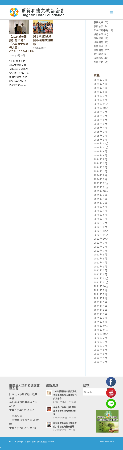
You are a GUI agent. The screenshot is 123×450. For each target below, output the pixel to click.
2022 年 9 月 (100, 242)
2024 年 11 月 (101, 147)
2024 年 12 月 (101, 143)
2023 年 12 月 (101, 183)
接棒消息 (98, 42)
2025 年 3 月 (100, 131)
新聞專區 (98, 46)
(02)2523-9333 (26, 428)
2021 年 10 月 (101, 286)
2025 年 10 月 (101, 107)
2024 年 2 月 (100, 175)
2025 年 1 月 (100, 139)
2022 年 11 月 (101, 234)
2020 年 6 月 (100, 349)
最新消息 (98, 50)
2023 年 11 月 (101, 187)
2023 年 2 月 (100, 222)
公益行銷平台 (101, 30)
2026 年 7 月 (100, 80)
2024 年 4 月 (100, 171)
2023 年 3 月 (100, 218)
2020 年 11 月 (101, 330)
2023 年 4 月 (100, 214)
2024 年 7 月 (100, 159)
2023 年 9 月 (100, 195)
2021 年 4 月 (100, 310)
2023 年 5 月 (100, 210)
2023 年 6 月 (100, 206)
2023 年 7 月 (100, 203)
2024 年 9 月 (100, 151)
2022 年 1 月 (100, 274)
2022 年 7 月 (100, 250)
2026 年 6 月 (100, 84)
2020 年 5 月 (100, 353)
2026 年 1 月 (100, 99)
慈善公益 (98, 22)
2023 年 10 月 (101, 191)
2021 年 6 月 (100, 302)
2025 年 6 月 (100, 119)
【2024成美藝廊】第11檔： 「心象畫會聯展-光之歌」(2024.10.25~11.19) (21, 44)
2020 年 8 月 (100, 341)
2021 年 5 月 (100, 306)
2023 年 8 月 (100, 199)
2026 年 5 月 (100, 88)
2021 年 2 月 (100, 318)
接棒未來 (98, 34)
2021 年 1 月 (100, 322)
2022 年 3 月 (100, 266)
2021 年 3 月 (100, 314)
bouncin (110, 442)
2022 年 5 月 (100, 258)
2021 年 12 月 (101, 278)
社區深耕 (98, 62)
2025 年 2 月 (100, 135)
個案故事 (98, 26)
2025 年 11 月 (101, 103)
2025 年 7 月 (100, 115)
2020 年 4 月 (100, 357)
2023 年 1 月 (100, 226)
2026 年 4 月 (100, 92)
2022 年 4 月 (100, 262)
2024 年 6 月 (100, 163)
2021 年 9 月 (100, 290)
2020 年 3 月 (100, 361)
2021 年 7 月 (100, 298)
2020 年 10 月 (101, 333)
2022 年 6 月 (100, 254)
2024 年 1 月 (100, 179)
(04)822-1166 (25, 410)
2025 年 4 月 (100, 127)
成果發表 (98, 38)
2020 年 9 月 (100, 337)
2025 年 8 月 (100, 111)
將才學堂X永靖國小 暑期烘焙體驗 (43, 40)
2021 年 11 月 (101, 282)
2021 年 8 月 (100, 294)
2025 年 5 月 (100, 123)
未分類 (97, 54)
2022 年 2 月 (100, 270)
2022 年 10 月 (101, 238)
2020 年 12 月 (101, 326)
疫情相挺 (98, 58)
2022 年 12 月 (101, 230)
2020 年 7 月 (100, 345)
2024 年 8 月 (100, 155)
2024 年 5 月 (100, 167)
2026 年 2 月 (100, 95)
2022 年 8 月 (100, 246)
